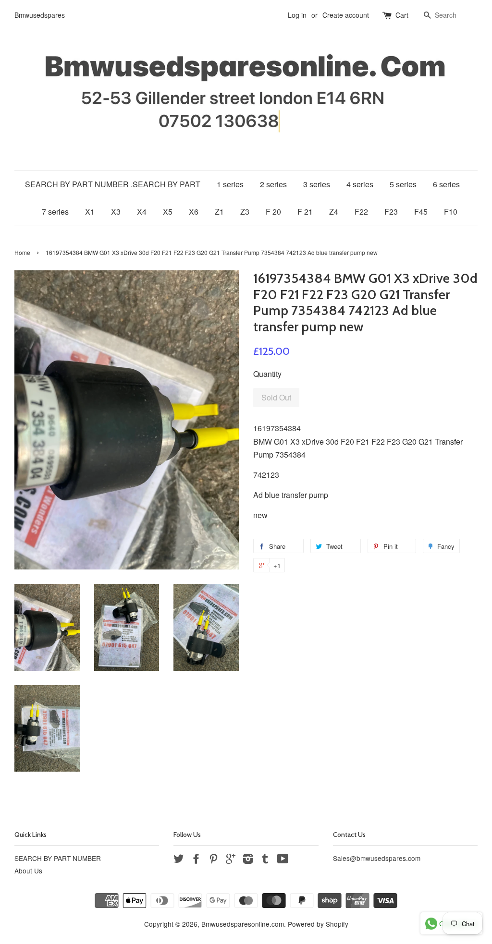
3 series (316, 184)
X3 (116, 211)
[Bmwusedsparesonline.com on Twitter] (178, 860)
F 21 (305, 211)
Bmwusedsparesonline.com (242, 924)
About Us (28, 870)
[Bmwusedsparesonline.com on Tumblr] (265, 860)
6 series (446, 184)
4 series (359, 184)
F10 (450, 211)
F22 (361, 211)
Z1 (219, 211)
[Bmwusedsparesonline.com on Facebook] (196, 860)
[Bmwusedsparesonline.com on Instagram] (248, 860)
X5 (167, 211)
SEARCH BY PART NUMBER (57, 858)
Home (22, 252)
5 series (403, 184)
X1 (90, 211)
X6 (193, 211)
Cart (401, 15)
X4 (142, 211)
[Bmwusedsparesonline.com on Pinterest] (213, 860)
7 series (55, 211)
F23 (391, 211)
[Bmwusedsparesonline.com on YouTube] (282, 860)
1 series (230, 184)
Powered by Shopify (318, 924)
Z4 (333, 211)
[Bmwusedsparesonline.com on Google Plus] (230, 860)
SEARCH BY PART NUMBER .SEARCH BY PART (112, 184)
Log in (297, 15)
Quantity (267, 373)
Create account (345, 15)
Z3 (244, 211)
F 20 (273, 211)
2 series (273, 184)
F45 (421, 211)
